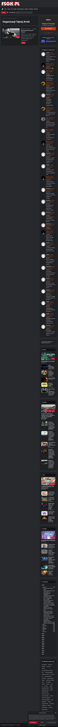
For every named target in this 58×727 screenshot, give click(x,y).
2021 (43, 641)
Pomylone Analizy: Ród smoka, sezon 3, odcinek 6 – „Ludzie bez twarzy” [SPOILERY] (51, 435)
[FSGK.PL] (10, 4)
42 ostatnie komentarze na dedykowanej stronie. (47, 342)
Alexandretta (44, 664)
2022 (43, 639)
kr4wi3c (47, 63)
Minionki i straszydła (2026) (50, 384)
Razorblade (44, 701)
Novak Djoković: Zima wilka (50, 53)
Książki (14, 9)
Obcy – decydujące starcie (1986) (51, 367)
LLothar (50, 686)
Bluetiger (43, 666)
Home (4, 18)
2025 (43, 633)
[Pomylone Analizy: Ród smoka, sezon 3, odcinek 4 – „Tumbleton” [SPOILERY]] (44, 462)
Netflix (51, 689)
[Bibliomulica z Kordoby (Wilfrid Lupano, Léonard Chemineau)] (44, 559)
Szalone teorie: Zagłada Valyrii (49, 71)
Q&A (52, 699)
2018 (43, 646)
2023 (43, 637)
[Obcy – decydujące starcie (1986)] (44, 367)
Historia (43, 680)
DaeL (43, 672)
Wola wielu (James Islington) (50, 572)
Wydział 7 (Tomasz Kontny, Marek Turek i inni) (50, 83)
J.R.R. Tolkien (48, 682)
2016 (43, 650)
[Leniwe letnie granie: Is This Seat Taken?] (44, 493)
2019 (43, 644)
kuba (47, 117)
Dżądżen (23, 28)
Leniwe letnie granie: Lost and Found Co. (50, 64)
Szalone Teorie (44, 709)
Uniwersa (26, 9)
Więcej (23, 42)
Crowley (47, 82)
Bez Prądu (50, 664)
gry (42, 676)
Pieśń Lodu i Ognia (45, 693)
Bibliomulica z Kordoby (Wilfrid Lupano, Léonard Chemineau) (51, 560)
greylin (47, 70)
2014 (43, 654)
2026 (43, 585)
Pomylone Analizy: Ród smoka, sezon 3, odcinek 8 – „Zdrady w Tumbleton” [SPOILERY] (49, 604)
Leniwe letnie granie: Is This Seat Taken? (51, 493)
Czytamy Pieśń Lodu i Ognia (47, 670)
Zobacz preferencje (52, 722)
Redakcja (31, 9)
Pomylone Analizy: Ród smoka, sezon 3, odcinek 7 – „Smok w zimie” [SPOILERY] (49, 617)
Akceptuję (33, 722)
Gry (12, 9)
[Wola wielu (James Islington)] (44, 573)
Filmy (5, 9)
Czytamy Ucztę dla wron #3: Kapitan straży (51, 546)
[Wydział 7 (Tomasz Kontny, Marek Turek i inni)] (44, 551)
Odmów (42, 722)
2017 (43, 648)
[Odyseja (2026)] (44, 380)
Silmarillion (44, 705)
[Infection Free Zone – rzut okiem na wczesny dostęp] (44, 505)
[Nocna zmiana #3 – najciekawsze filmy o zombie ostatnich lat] (44, 390)
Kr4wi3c (43, 684)
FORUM (3, 12)
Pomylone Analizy (45, 695)
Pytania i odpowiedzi (46, 699)
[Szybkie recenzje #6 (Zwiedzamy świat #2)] (44, 372)
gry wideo (44, 678)
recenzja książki (45, 703)
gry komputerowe (48, 676)
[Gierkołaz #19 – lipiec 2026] (44, 513)
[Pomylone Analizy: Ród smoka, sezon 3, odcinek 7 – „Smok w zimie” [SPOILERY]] (44, 423)
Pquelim (51, 695)
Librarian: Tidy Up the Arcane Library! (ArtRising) (51, 518)
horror (43, 682)
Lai (42, 686)
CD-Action (49, 666)
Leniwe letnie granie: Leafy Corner (51, 499)
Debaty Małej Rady (48, 672)
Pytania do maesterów (46, 697)
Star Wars (50, 707)
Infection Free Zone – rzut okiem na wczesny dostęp (51, 506)
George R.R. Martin (45, 674)
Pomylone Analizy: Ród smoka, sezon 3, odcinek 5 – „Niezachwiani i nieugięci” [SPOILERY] (51, 453)
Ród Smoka (51, 703)
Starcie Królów (44, 707)
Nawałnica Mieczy (45, 689)
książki (48, 684)
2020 (43, 643)
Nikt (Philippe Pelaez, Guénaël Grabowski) (51, 567)
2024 (43, 635)
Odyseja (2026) (51, 378)
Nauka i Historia (20, 9)
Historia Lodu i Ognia (50, 680)
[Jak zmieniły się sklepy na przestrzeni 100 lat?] (44, 444)
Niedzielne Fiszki (45, 691)
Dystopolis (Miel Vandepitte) (48, 540)
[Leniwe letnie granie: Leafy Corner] (44, 499)
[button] (55, 712)
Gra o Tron (52, 674)
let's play (46, 686)
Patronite (36, 9)
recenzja (49, 701)
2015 (43, 652)
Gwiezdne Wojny (50, 678)
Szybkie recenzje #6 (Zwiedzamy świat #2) (48, 612)
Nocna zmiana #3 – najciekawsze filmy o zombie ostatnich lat (51, 391)
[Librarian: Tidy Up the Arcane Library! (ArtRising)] (44, 518)
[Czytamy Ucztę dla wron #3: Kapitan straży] (44, 546)
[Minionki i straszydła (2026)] (44, 385)
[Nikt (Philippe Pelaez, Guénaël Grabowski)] (44, 567)
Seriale (9, 9)
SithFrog (48, 705)
